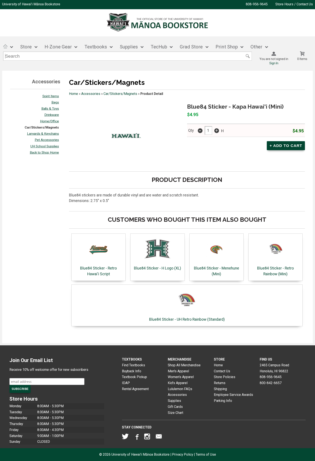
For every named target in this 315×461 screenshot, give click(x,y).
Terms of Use (206, 454)
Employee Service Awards (233, 395)
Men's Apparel (178, 371)
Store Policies (224, 377)
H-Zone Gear (58, 46)
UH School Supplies (44, 146)
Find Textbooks (133, 365)
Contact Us (222, 371)
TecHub (159, 46)
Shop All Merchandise (184, 365)
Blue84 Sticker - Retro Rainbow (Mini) (275, 271)
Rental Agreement (135, 389)
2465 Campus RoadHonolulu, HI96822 (274, 368)
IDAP (126, 383)
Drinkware (51, 115)
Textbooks (95, 46)
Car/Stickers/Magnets (42, 127)
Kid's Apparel (178, 383)
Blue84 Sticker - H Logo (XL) (157, 268)
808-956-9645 (257, 4)
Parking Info (223, 401)
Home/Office (49, 121)
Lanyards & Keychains (43, 134)
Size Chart (175, 413)
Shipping (220, 389)
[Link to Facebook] (136, 437)
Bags (55, 102)
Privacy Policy (182, 454)
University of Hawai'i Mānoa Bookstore (31, 4)
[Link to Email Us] (158, 437)
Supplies (129, 46)
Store (26, 46)
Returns (219, 383)
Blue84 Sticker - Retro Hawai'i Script (98, 271)
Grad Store (191, 46)
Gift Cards (175, 407)
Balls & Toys (50, 109)
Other (256, 46)
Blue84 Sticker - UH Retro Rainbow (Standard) (187, 319)
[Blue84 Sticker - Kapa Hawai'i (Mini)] (124, 135)
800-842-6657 (271, 383)
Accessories (90, 94)
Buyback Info (131, 371)
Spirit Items (50, 96)
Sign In (273, 63)
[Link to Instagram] (147, 437)
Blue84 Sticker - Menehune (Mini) (216, 271)
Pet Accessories (47, 140)
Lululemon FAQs (180, 389)
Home (73, 94)
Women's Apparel (181, 377)
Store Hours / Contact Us (294, 4)
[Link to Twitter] (125, 437)
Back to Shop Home (44, 152)
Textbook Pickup (134, 377)
